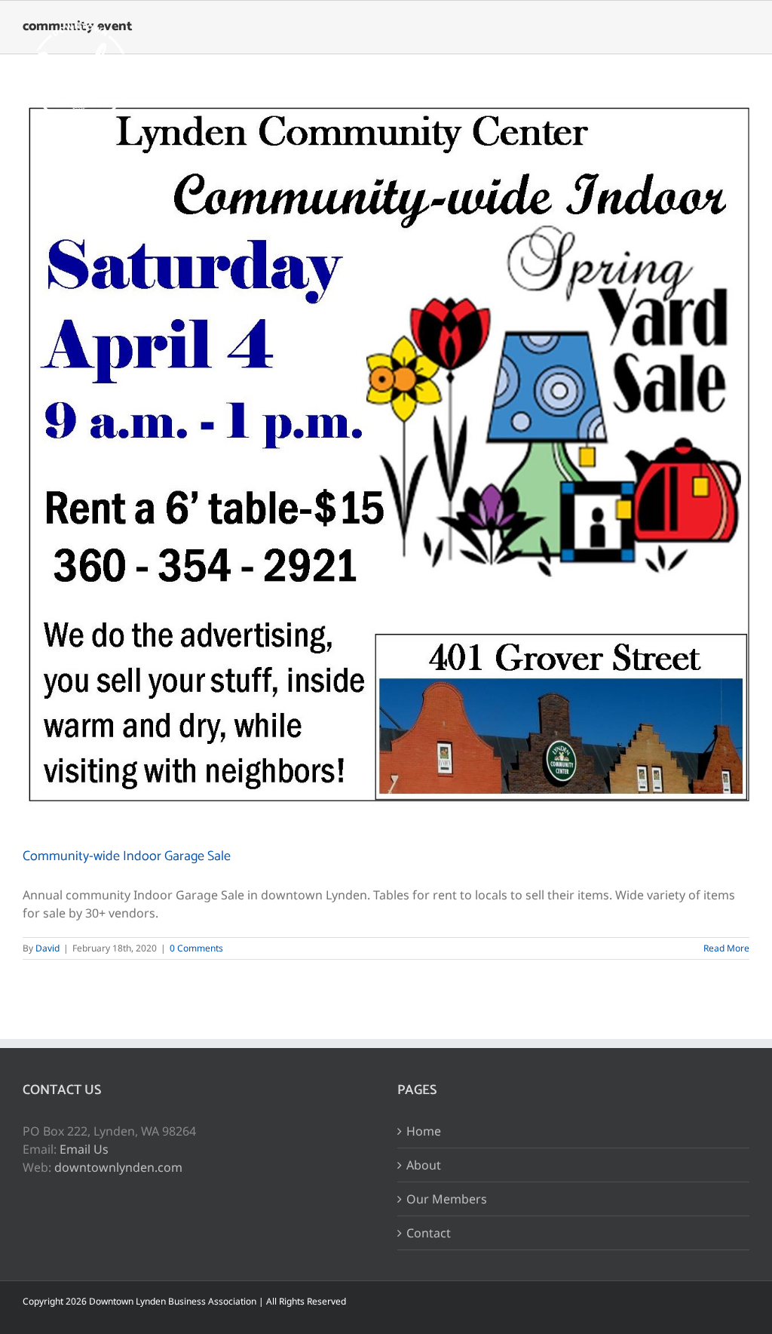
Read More (726, 948)
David (47, 948)
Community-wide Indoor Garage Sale (127, 856)
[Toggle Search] (686, 73)
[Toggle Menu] (738, 74)
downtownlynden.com (118, 1167)
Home (423, 1131)
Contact (428, 1233)
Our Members (446, 1199)
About (423, 1165)
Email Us (84, 1149)
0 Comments (196, 948)
